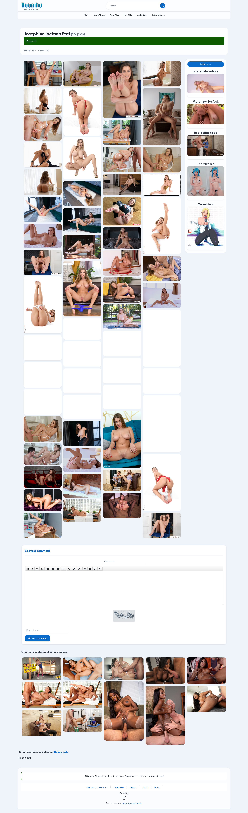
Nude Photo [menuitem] (99, 15)
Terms (156, 787)
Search (133, 787)
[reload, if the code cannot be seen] (124, 618)
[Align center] (52, 569)
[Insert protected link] (74, 569)
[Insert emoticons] (63, 569)
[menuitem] (86, 15)
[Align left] (47, 569)
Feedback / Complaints (96, 787)
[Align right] (57, 569)
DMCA (145, 787)
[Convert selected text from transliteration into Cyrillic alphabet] (95, 569)
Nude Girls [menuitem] (141, 15)
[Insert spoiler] (100, 569)
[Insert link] (69, 569)
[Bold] (28, 569)
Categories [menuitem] (156, 15)
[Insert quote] (90, 569)
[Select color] (79, 569)
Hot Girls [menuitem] (128, 15)
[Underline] (37, 569)
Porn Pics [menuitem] (114, 15)
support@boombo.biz (132, 803)
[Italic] (32, 569)
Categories (119, 787)
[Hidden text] (85, 569)
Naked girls (31, 41)
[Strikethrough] (42, 569)
